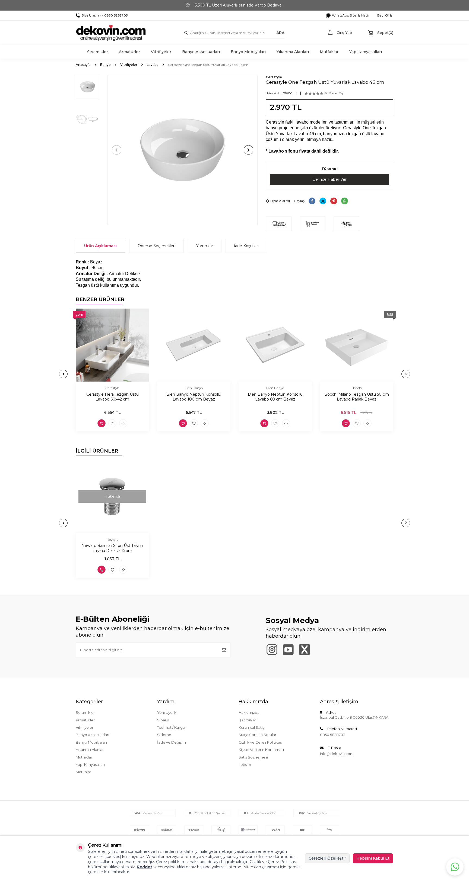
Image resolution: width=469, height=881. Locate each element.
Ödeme (164, 734)
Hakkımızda (249, 712)
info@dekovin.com (337, 753)
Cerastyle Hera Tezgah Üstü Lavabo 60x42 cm (112, 397)
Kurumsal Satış (251, 727)
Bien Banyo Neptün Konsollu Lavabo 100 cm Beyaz (193, 397)
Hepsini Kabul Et (372, 858)
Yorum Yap (336, 93)
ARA (280, 32)
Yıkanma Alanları (293, 51)
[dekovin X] (304, 650)
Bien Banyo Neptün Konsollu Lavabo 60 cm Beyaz (275, 397)
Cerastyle (274, 77)
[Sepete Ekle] (101, 423)
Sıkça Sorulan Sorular (257, 734)
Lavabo (153, 65)
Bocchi (356, 388)
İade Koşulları (246, 245)
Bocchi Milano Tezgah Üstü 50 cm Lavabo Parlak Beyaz (356, 397)
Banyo (105, 65)
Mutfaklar (329, 51)
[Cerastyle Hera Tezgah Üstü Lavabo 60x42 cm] (112, 345)
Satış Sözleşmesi (253, 757)
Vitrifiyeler (161, 51)
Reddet (144, 866)
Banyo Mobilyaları (248, 51)
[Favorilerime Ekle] (112, 423)
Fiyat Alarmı (280, 201)
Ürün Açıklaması (100, 245)
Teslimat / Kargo (171, 727)
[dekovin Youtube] (288, 650)
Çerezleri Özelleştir (327, 858)
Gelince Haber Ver (329, 179)
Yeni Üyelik (166, 712)
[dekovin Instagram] (272, 650)
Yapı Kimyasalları (365, 51)
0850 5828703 (332, 734)
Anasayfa (83, 65)
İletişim (245, 764)
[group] (182, 150)
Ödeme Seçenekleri (156, 245)
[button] (116, 150)
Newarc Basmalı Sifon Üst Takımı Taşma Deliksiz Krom (112, 548)
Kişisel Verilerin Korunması (261, 749)
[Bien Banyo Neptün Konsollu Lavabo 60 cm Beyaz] (275, 345)
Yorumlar (204, 245)
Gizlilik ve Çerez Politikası (261, 742)
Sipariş (163, 720)
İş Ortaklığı (248, 720)
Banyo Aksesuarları (201, 51)
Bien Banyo (194, 388)
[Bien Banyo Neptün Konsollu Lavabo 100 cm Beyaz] (193, 345)
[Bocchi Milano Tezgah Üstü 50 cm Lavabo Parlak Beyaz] (356, 345)
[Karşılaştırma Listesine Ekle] (123, 423)
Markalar (83, 772)
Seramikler (97, 51)
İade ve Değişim (171, 742)
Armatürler (129, 51)
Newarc (112, 539)
